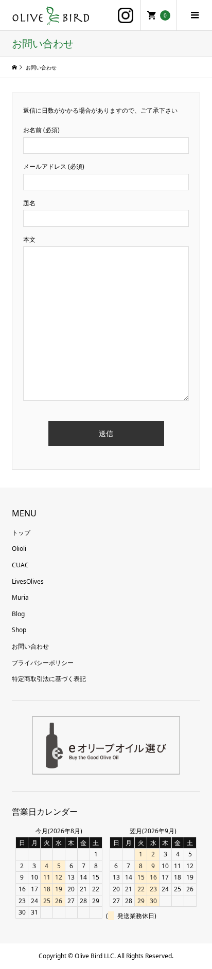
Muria (20, 597)
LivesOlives (28, 581)
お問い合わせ (30, 646)
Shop (19, 629)
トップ (21, 532)
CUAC (20, 565)
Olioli (19, 548)
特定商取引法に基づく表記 (49, 678)
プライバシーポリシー (43, 662)
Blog (18, 613)
